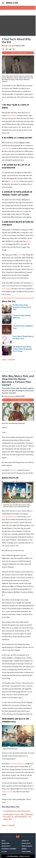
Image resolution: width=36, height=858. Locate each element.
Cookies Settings (26, 851)
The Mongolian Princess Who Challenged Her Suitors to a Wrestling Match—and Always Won (18, 816)
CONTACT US (25, 840)
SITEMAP (24, 849)
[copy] (13, 49)
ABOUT (3, 840)
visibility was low (7, 792)
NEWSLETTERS (5, 843)
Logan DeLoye (9, 396)
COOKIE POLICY (6, 846)
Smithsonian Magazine (17, 764)
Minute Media (14, 856)
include (19, 255)
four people (12, 181)
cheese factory (6, 148)
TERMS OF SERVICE (27, 846)
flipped (21, 211)
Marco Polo (13, 470)
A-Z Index (4, 851)
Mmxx (21, 78)
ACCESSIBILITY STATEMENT (9, 849)
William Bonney (11, 115)
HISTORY (11, 359)
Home (4, 359)
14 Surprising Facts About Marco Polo (16, 811)
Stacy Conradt (9, 45)
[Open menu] (3, 3)
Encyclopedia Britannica (9, 517)
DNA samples (6, 289)
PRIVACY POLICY (26, 843)
